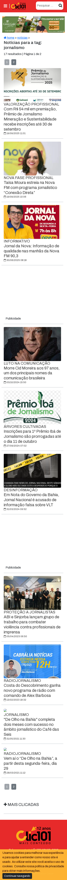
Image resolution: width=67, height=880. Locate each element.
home (10, 37)
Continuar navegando (17, 876)
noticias (22, 37)
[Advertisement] (33, 291)
